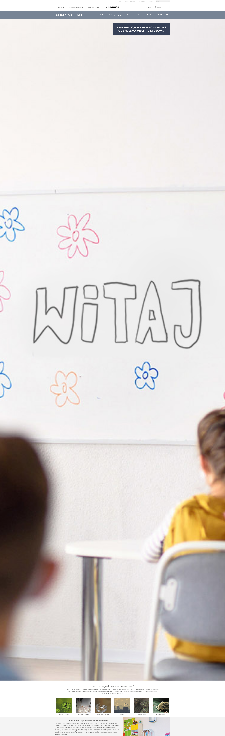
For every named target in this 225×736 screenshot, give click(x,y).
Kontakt (151, 1)
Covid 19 (161, 15)
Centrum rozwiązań (76, 7)
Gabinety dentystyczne (116, 15)
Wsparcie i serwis (94, 7)
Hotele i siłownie (149, 15)
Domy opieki (131, 15)
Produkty (60, 7)
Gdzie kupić (142, 1)
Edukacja (103, 15)
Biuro (139, 15)
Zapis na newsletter (130, 1)
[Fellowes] (112, 7)
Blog (120, 1)
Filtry (168, 15)
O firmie (148, 7)
